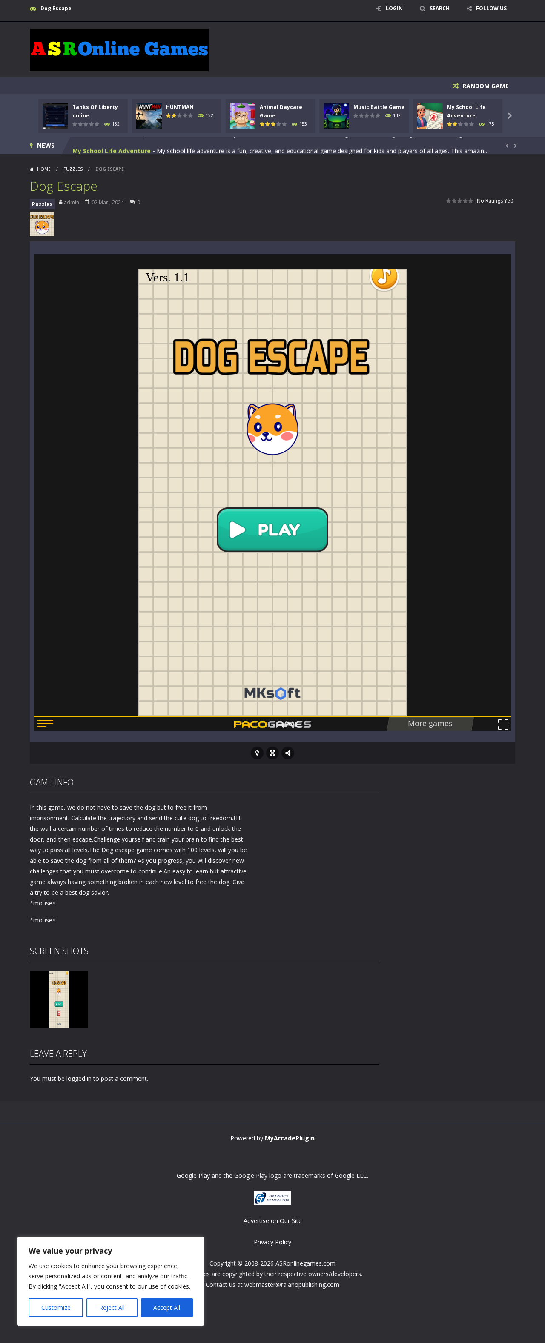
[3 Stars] (460, 200)
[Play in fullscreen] (272, 753)
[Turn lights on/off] (257, 753)
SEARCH (440, 8)
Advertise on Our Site (273, 1221)
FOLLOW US (491, 8)
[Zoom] (59, 999)
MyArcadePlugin (290, 1138)
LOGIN (394, 8)
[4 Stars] (465, 200)
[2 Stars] (454, 200)
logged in (79, 1078)
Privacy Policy (272, 1242)
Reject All (112, 1307)
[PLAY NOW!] (55, 115)
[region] (110, 1281)
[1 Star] (449, 200)
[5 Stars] (471, 200)
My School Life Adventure (111, 145)
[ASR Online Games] (119, 49)
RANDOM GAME (485, 86)
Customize (56, 1307)
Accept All (166, 1307)
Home (44, 169)
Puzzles (73, 169)
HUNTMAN (180, 107)
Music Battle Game (378, 107)
